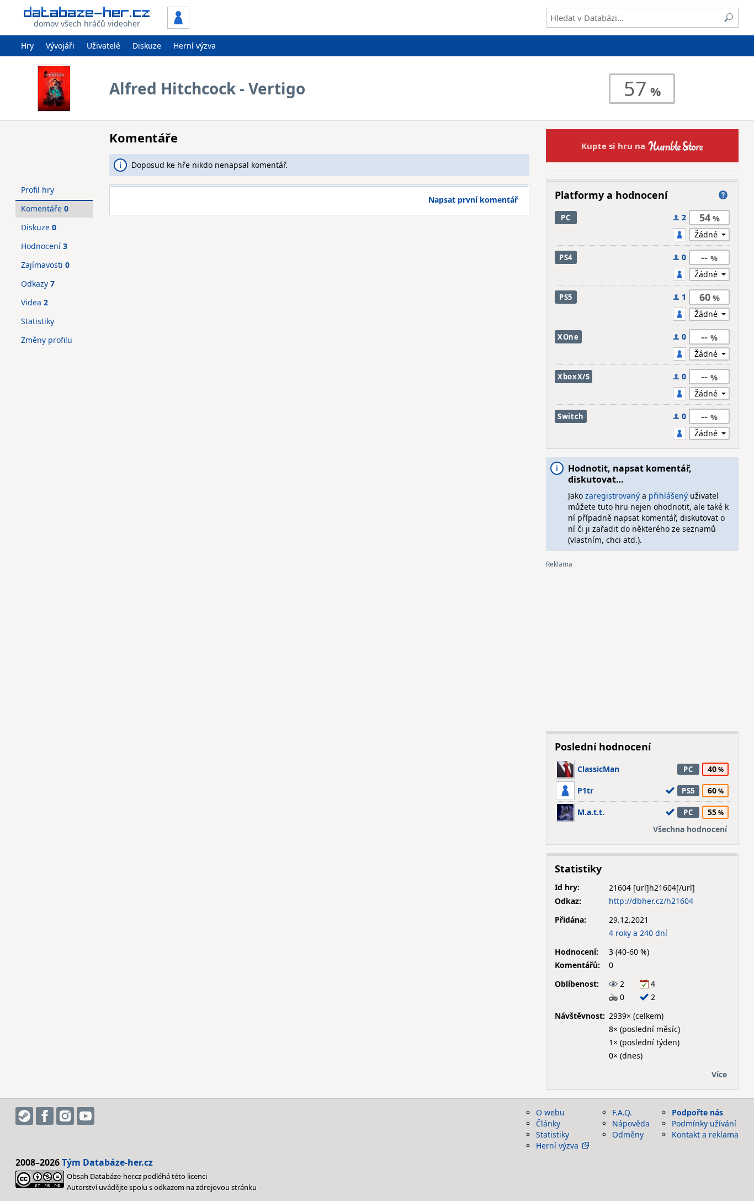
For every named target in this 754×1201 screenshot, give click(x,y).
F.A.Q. (622, 1112)
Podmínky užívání (704, 1123)
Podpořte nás (697, 1112)
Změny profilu (46, 340)
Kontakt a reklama (705, 1134)
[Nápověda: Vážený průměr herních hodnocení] (723, 195)
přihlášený (668, 495)
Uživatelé (103, 45)
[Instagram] (65, 1116)
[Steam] (24, 1116)
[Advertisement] (642, 645)
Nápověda (631, 1123)
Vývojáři (60, 45)
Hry (27, 45)
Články (548, 1123)
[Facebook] (45, 1116)
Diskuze (146, 45)
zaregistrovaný (612, 495)
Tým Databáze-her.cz (107, 1162)
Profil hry (37, 189)
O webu (550, 1112)
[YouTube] (85, 1116)
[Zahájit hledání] (728, 18)
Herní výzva (194, 45)
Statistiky (37, 321)
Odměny (628, 1134)
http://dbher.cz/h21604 (651, 901)
